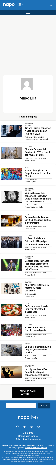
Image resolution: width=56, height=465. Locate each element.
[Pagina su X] (31, 427)
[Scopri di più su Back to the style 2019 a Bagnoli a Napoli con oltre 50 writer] (11, 174)
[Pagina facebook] (17, 427)
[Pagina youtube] (38, 427)
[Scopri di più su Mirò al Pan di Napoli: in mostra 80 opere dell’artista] (11, 289)
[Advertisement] (28, 43)
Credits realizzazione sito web (36, 448)
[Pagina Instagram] (24, 427)
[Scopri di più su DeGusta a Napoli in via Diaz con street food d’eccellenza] (11, 310)
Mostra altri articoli (28, 392)
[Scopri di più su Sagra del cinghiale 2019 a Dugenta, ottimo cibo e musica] (11, 350)
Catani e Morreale (27, 445)
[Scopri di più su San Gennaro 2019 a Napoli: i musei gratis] (11, 330)
